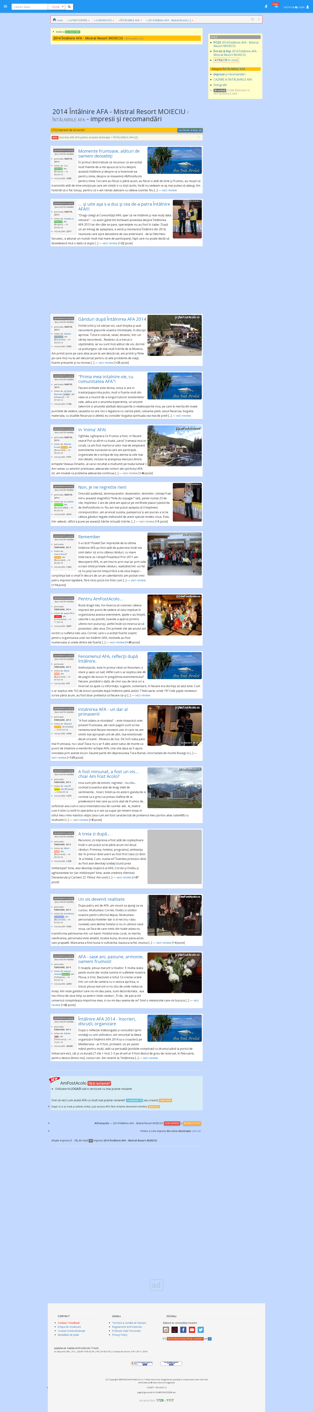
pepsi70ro (69, 613)
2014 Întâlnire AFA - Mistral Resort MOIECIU (236, 44)
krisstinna (69, 913)
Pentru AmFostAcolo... (100, 599)
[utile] (266, 6)
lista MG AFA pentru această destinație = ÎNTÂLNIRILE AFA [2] (101, 137)
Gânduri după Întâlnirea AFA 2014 (112, 319)
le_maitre (69, 501)
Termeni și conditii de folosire (129, 1323)
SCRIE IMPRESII (172, 1123)
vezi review (169, 190)
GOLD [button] (57, 789)
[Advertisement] (127, 73)
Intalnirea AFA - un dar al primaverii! (103, 711)
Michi (66, 670)
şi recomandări (229, 74)
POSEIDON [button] (59, 337)
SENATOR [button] (58, 169)
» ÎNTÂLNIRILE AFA (128, 20)
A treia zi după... (94, 834)
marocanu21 (60, 554)
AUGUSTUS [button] (59, 917)
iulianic (67, 333)
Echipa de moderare (69, 1327)
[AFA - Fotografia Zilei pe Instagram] (176, 1328)
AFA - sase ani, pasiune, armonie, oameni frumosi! (110, 959)
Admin (67, 1033)
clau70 (67, 786)
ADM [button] (56, 1037)
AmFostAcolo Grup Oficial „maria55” (185, 1338)
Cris (66, 165)
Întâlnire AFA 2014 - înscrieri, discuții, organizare (107, 1021)
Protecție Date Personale (126, 1331)
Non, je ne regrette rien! (102, 487)
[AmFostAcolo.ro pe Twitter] (202, 1328)
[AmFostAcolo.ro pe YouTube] (193, 1328)
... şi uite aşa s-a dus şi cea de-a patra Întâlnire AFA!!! (124, 206)
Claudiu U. (69, 218)
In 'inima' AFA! (92, 429)
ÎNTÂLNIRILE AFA (233, 69)
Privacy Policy (119, 1334)
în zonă (226, 60)
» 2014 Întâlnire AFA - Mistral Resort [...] (168, 20)
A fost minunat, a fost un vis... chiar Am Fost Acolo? (108, 773)
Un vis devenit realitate (101, 899)
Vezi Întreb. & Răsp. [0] (190, 130)
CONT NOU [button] (165, 1100)
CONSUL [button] (58, 616)
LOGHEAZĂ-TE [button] (134, 1100)
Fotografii (220, 85)
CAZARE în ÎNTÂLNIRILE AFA (233, 79)
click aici (196, 1131)
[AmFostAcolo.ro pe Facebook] (184, 1328)
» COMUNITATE (103, 20)
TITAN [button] (57, 674)
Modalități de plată (68, 1334)
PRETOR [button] (64, 447)
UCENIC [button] (67, 394)
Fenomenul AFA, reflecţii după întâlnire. (108, 658)
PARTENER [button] (59, 505)
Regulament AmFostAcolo (127, 1327)
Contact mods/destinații (71, 1331)
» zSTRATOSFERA (77, 20)
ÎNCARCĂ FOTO (192, 1123)
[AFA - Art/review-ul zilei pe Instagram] (167, 1328)
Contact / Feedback (69, 1323)
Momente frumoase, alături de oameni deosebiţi (109, 153)
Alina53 (68, 723)
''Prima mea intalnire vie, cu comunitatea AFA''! (105, 379)
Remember (89, 537)
